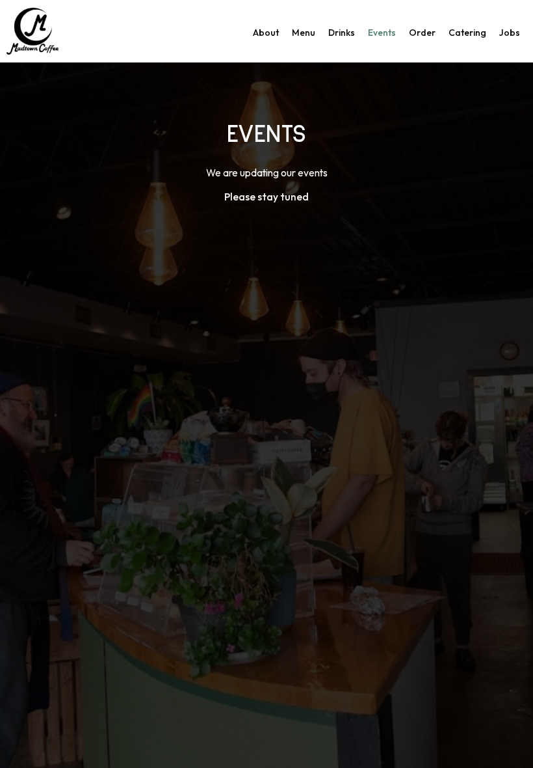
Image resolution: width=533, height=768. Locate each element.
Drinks (341, 32)
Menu (303, 32)
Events (382, 32)
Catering (467, 32)
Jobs (509, 32)
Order (422, 32)
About (266, 32)
